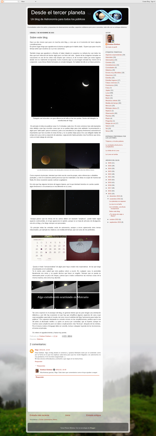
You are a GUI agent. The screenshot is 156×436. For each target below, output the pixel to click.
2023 (110, 171)
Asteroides (109, 57)
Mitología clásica (111, 108)
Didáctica (40, 339)
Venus (108, 131)
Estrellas (108, 78)
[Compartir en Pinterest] (71, 336)
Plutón (108, 118)
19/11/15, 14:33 (44, 350)
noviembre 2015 (115, 199)
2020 (110, 180)
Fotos (107, 88)
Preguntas (109, 121)
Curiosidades (110, 67)
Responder (38, 361)
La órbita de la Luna (112, 150)
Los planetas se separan (117, 201)
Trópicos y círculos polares (115, 141)
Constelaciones (111, 65)
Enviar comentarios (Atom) (48, 419)
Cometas (109, 62)
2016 (110, 191)
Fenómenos (110, 85)
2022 (110, 174)
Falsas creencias (111, 83)
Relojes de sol (110, 123)
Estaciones (109, 75)
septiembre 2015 (115, 222)
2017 (110, 188)
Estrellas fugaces (111, 80)
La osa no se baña (115, 204)
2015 (110, 193)
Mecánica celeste (111, 100)
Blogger (92, 428)
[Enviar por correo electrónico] (63, 336)
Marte (108, 98)
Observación (110, 113)
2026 (110, 163)
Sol (107, 128)
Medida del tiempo (112, 103)
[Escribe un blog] (65, 336)
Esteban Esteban (46, 370)
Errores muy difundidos (113, 72)
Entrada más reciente (39, 415)
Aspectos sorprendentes (114, 55)
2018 (110, 185)
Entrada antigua (93, 415)
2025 (110, 166)
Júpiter (108, 90)
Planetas (108, 116)
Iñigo (37, 350)
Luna (107, 93)
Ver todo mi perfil (111, 47)
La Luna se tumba (112, 154)
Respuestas (41, 366)
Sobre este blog (114, 211)
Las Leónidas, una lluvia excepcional (117, 207)
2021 (110, 177)
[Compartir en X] (67, 336)
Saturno (108, 126)
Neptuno (108, 111)
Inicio (67, 415)
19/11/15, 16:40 (61, 370)
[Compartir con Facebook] (69, 336)
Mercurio (109, 105)
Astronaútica (110, 60)
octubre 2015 (114, 219)
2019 (110, 182)
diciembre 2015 (115, 196)
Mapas (108, 95)
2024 (110, 168)
